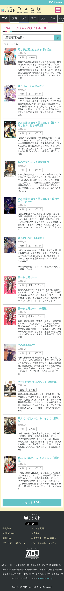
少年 (24, 18)
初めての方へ (55, 2)
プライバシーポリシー (13, 543)
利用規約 (7, 538)
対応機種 (35, 533)
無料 (14, 18)
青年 (33, 18)
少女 (43, 18)
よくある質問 (37, 528)
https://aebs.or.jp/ (45, 578)
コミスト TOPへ (32, 502)
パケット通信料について (42, 543)
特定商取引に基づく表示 (42, 538)
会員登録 (7, 528)
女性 (52, 18)
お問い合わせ (9, 533)
